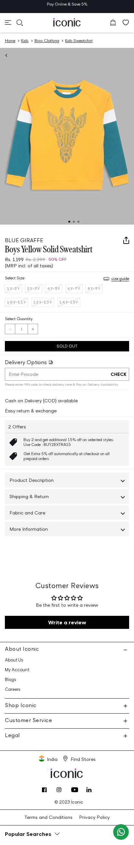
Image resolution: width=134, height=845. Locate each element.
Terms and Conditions (48, 817)
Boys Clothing (46, 40)
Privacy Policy (94, 817)
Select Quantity (19, 318)
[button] (8, 22)
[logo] (67, 22)
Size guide (120, 278)
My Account (17, 669)
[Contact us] (121, 832)
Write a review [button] (67, 622)
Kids (25, 40)
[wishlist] (126, 22)
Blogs (10, 679)
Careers (12, 689)
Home (10, 40)
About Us (14, 660)
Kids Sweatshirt (79, 40)
